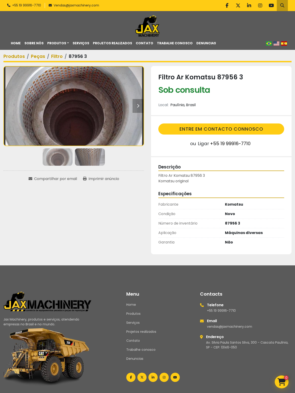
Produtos (56, 43)
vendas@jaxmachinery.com (229, 326)
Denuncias (206, 43)
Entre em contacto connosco (221, 129)
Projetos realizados (112, 43)
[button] (58, 43)
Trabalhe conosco (175, 43)
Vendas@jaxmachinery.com (76, 5)
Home (16, 43)
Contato (144, 43)
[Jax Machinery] (47, 301)
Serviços (81, 43)
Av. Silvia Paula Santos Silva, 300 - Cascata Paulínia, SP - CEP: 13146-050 (247, 345)
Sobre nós (34, 43)
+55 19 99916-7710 (26, 5)
